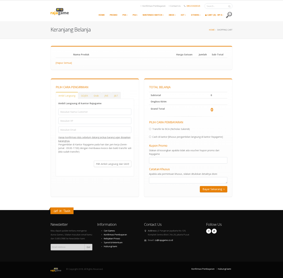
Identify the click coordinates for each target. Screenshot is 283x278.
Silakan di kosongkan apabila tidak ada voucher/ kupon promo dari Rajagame (184, 152)
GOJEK (84, 95)
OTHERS (195, 15)
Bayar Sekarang (213, 189)
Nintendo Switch (152, 15)
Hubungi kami (110, 246)
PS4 (134, 15)
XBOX (171, 15)
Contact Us (175, 6)
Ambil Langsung (66, 95)
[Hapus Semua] (64, 62)
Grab (96, 95)
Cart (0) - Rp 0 (214, 15)
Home (102, 15)
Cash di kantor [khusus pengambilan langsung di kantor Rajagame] (187, 136)
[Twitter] (214, 231)
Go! (88, 247)
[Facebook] (208, 231)
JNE (106, 95)
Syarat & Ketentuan (113, 242)
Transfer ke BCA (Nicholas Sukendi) (171, 129)
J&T (116, 95)
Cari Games (109, 230)
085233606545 (193, 6)
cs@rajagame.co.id (164, 240)
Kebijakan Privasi (112, 238)
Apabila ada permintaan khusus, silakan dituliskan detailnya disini (183, 173)
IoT (182, 15)
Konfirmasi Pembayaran (154, 6)
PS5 (124, 15)
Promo (113, 15)
